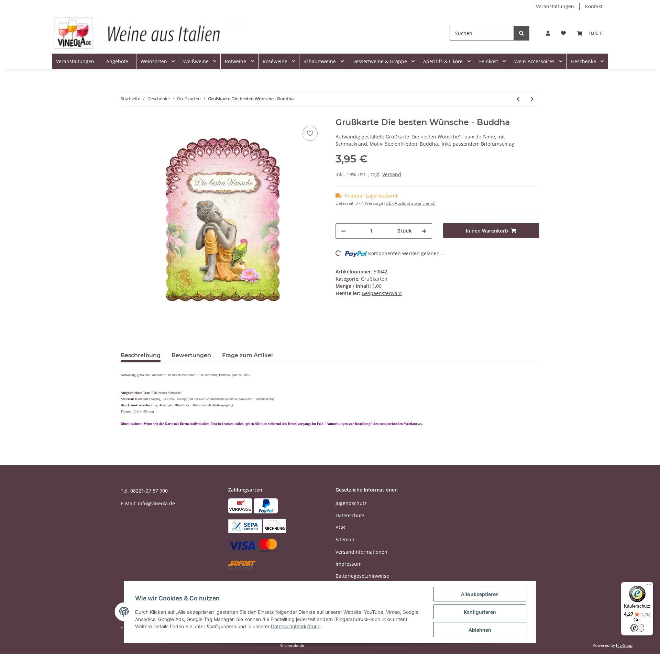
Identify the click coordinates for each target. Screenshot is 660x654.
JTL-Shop (624, 645)
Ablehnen (480, 630)
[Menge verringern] (343, 231)
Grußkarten (374, 278)
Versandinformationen (361, 552)
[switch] (637, 628)
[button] (548, 33)
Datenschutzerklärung (296, 626)
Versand (391, 174)
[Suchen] (521, 33)
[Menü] (649, 586)
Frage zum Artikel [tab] (247, 355)
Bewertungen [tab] (191, 355)
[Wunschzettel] (563, 33)
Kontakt (594, 6)
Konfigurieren (480, 612)
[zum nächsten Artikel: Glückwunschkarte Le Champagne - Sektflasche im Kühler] (532, 98)
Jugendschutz (351, 503)
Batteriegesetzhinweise (362, 576)
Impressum (349, 564)
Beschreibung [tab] (141, 355)
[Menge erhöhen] (424, 231)
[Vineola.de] (148, 33)
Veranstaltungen (555, 6)
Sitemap (345, 539)
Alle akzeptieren (480, 594)
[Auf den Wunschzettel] (310, 133)
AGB (340, 527)
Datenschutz (350, 515)
